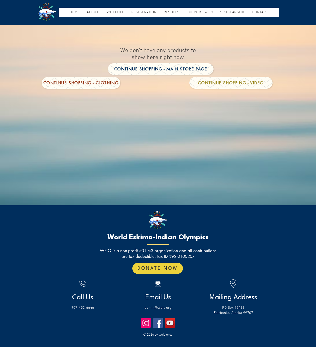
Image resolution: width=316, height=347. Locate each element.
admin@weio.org (158, 308)
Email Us (158, 297)
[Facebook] (158, 323)
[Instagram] (146, 323)
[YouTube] (170, 323)
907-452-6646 (82, 308)
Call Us (82, 297)
